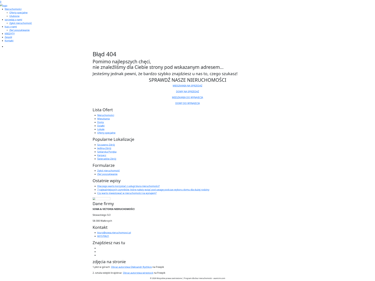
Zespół (8, 37)
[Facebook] (98, 248)
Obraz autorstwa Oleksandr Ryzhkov (131, 267)
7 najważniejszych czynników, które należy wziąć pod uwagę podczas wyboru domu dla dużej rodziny (153, 189)
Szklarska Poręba (106, 151)
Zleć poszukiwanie (19, 30)
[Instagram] (98, 255)
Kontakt (9, 40)
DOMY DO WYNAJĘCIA (187, 103)
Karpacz (101, 155)
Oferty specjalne (18, 12)
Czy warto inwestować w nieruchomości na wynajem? (127, 193)
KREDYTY (10, 33)
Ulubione (14, 16)
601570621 (103, 236)
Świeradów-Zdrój (106, 158)
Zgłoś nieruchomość (20, 23)
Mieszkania (103, 118)
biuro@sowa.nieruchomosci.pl (114, 232)
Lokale (100, 129)
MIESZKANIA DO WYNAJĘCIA (187, 97)
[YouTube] (98, 251)
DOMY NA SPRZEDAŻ (187, 91)
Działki (101, 125)
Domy (100, 122)
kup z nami (11, 26)
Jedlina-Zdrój (104, 148)
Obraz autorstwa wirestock (138, 272)
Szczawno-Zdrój (106, 144)
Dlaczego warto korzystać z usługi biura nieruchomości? (128, 186)
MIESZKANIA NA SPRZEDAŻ (187, 85)
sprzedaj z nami (13, 19)
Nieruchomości (13, 9)
